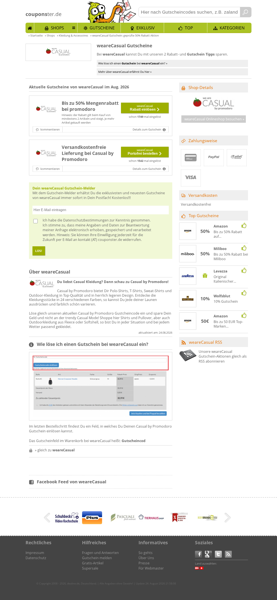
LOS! (38, 251)
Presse (144, 563)
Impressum (35, 552)
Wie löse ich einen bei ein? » (132, 63)
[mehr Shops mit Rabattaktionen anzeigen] (47, 518)
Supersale (90, 568)
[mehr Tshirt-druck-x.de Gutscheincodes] (179, 525)
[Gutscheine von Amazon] (188, 231)
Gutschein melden (97, 557)
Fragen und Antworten (100, 552)
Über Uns (146, 557)
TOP (189, 28)
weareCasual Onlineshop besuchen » (214, 119)
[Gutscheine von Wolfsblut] (188, 299)
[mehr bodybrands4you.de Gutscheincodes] (208, 525)
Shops (57, 28)
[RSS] (228, 554)
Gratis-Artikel (92, 563)
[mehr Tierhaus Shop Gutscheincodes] (151, 520)
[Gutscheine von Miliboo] (188, 254)
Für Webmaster (151, 568)
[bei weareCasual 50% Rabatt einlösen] (46, 109)
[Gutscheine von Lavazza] (188, 276)
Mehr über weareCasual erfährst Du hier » (124, 72)
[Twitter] (220, 554)
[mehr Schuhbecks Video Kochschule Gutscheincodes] (67, 522)
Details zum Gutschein (147, 129)
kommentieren (50, 129)
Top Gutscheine (204, 215)
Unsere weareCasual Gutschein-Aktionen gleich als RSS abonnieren (223, 356)
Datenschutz (36, 557)
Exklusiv (145, 28)
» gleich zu (55, 450)
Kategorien (232, 28)
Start (30, 28)
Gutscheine (102, 28)
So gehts (145, 552)
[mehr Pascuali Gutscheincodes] (123, 521)
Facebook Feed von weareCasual (71, 482)
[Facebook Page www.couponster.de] (200, 554)
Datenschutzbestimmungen (86, 220)
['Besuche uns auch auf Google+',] (210, 554)
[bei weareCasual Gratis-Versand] (46, 153)
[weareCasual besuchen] (213, 109)
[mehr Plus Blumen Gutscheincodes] (92, 522)
